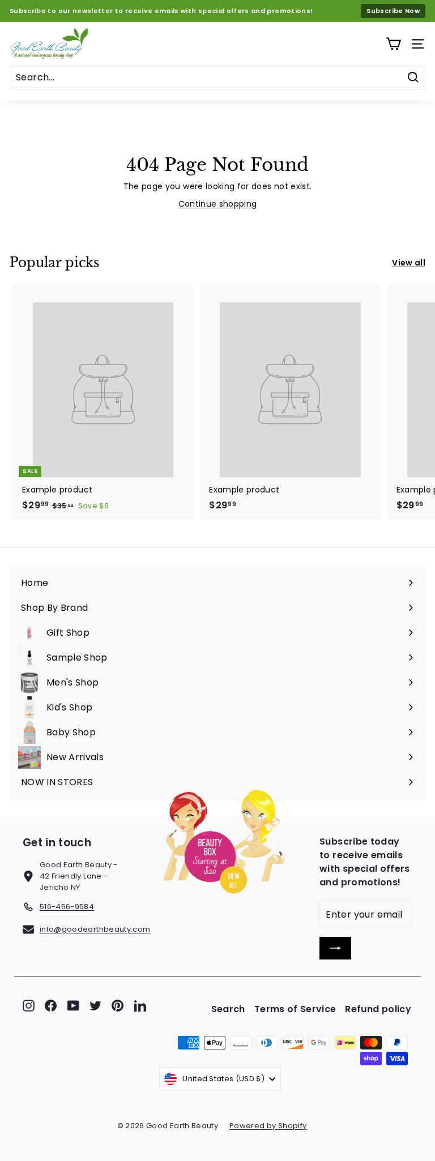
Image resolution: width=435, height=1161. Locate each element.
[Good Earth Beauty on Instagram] (29, 1006)
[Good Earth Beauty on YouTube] (73, 1006)
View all (408, 262)
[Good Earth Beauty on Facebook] (51, 1006)
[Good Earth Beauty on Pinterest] (117, 1006)
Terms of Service (295, 1009)
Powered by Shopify (267, 1125)
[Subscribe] (335, 948)
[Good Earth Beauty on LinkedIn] (140, 1006)
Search (228, 1009)
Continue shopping (217, 203)
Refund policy (378, 1009)
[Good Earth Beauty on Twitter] (95, 1006)
